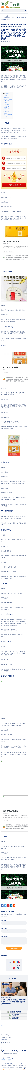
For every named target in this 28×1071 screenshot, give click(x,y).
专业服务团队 (15, 1018)
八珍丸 (15, 24)
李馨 (10, 998)
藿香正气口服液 (10, 26)
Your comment (4, 936)
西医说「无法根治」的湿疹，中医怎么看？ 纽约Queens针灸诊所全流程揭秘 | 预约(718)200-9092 (14, 1002)
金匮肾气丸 (17, 26)
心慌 (20, 24)
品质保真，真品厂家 (15, 1012)
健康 (7, 16)
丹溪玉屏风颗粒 (5, 24)
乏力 (11, 24)
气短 (24, 24)
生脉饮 (3, 26)
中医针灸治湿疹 (6, 984)
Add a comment (14, 948)
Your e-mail (4, 928)
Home (2, 16)
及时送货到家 (15, 1015)
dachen (10, 41)
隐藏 (7, 93)
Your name (3, 920)
